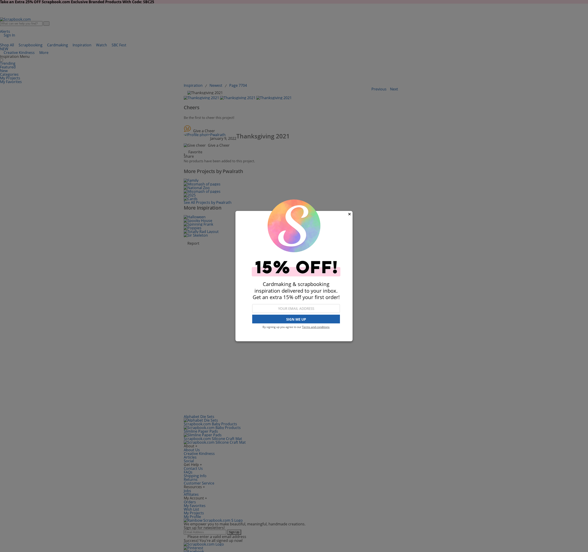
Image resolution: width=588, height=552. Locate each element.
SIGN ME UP (296, 319)
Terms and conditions (316, 327)
